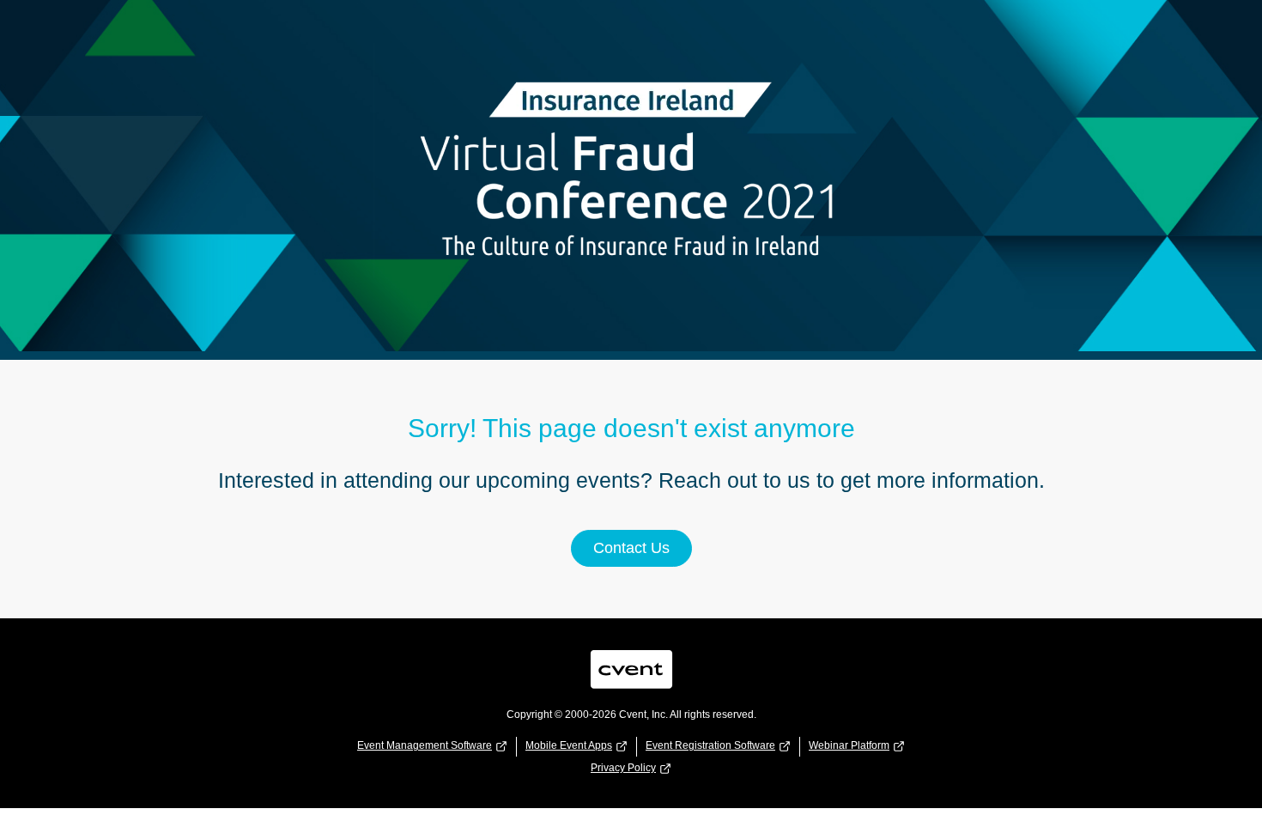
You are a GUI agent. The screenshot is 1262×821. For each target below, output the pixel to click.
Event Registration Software (710, 745)
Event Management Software (424, 745)
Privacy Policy (623, 768)
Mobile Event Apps (568, 745)
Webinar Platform (849, 745)
